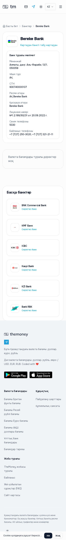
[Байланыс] (26, 6)
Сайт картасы (12, 495)
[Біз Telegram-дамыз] (33, 6)
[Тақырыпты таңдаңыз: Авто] (41, 6)
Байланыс (9, 477)
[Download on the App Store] (41, 374)
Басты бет (12, 26)
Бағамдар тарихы (14, 449)
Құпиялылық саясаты (48, 405)
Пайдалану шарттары (48, 399)
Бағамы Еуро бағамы (16, 420)
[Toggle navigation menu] (60, 6)
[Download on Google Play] (15, 374)
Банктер (27, 26)
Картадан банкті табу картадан (38, 45)
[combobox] (50, 6)
